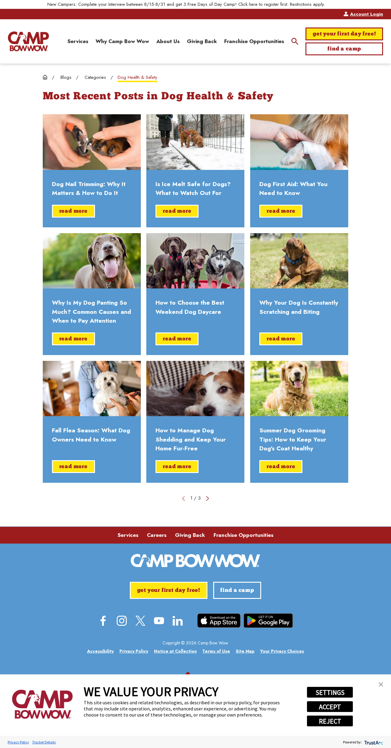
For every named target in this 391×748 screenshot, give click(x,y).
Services (128, 535)
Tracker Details (44, 742)
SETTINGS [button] (330, 692)
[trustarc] (373, 742)
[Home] (28, 41)
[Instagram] (122, 621)
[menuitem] (78, 42)
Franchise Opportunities (243, 535)
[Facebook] (103, 621)
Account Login (366, 14)
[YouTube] (159, 621)
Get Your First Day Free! (344, 34)
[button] (381, 684)
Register (336, 4)
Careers (156, 535)
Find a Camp (344, 49)
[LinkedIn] (178, 621)
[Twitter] (140, 621)
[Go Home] (45, 77)
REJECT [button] (330, 721)
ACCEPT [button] (330, 706)
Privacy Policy (18, 742)
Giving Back (190, 535)
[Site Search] (294, 41)
